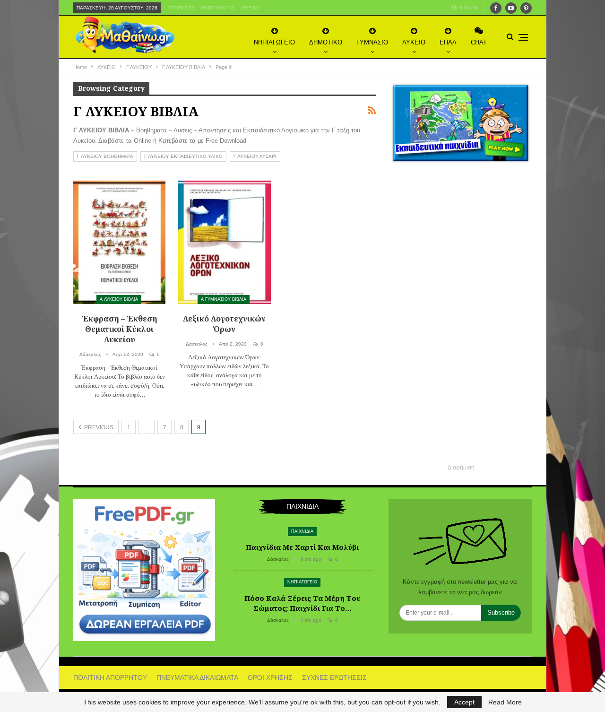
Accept (464, 702)
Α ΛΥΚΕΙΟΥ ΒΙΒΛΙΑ (119, 299)
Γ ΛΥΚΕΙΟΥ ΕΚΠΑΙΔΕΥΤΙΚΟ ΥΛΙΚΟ (183, 156)
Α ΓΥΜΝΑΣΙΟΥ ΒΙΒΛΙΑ (223, 299)
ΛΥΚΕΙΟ (413, 42)
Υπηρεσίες (181, 7)
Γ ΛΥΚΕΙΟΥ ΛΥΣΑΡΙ (255, 156)
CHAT (479, 42)
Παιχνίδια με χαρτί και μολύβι (302, 547)
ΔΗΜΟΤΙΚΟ (325, 42)
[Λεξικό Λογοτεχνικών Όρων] (224, 242)
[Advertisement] (461, 320)
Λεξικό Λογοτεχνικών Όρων (224, 323)
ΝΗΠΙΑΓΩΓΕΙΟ (274, 42)
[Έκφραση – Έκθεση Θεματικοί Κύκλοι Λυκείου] (119, 242)
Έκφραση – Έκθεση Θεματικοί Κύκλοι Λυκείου (119, 329)
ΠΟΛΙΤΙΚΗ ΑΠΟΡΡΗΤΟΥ (110, 677)
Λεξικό (251, 7)
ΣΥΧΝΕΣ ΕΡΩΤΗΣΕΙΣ (334, 677)
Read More (505, 702)
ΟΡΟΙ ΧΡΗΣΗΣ (270, 677)
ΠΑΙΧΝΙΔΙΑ (302, 531)
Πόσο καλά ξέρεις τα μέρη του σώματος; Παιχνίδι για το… (302, 603)
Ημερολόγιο (218, 7)
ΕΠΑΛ (448, 42)
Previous (98, 427)
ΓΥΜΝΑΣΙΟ (372, 42)
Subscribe (501, 612)
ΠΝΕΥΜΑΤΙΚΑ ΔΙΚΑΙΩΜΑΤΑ (197, 677)
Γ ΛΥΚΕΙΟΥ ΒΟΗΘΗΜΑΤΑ (105, 156)
